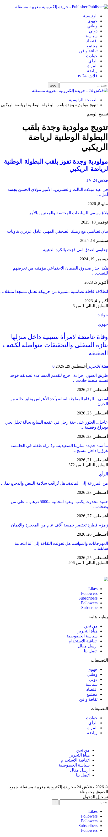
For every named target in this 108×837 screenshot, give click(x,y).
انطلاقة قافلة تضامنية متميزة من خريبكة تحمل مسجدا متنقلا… (54, 291)
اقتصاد (92, 41)
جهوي (93, 21)
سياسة (92, 36)
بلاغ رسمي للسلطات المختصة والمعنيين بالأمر (68, 213)
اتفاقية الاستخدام (83, 641)
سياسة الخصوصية (82, 636)
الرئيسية (90, 16)
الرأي (93, 61)
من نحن (91, 626)
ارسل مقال (88, 646)
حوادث (92, 56)
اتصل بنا (91, 651)
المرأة (92, 66)
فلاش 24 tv (88, 76)
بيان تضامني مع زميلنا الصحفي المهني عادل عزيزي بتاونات (57, 231)
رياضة (92, 71)
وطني (92, 26)
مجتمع (92, 46)
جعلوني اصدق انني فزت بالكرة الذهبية (75, 249)
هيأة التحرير (88, 631)
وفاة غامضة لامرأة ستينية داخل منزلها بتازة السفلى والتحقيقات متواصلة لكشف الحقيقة (55, 345)
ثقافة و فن (88, 51)
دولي (93, 31)
